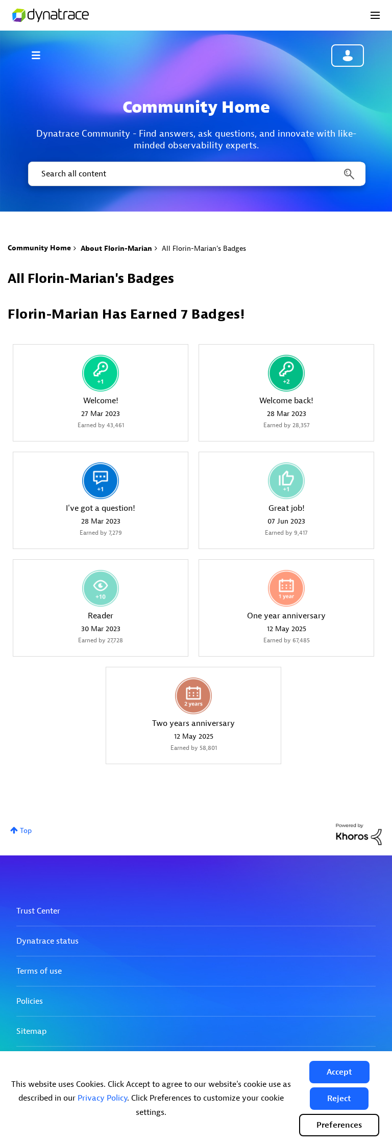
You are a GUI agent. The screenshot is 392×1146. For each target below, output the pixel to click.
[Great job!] (286, 480)
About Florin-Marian (116, 248)
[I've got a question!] (100, 480)
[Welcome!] (100, 373)
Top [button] (26, 830)
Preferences (339, 1125)
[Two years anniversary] (193, 696)
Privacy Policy (102, 1098)
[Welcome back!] (286, 373)
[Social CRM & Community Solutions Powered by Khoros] (359, 833)
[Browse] (41, 55)
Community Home (39, 248)
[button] (339, 1072)
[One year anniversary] (286, 588)
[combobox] (196, 174)
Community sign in (347, 55)
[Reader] (100, 588)
